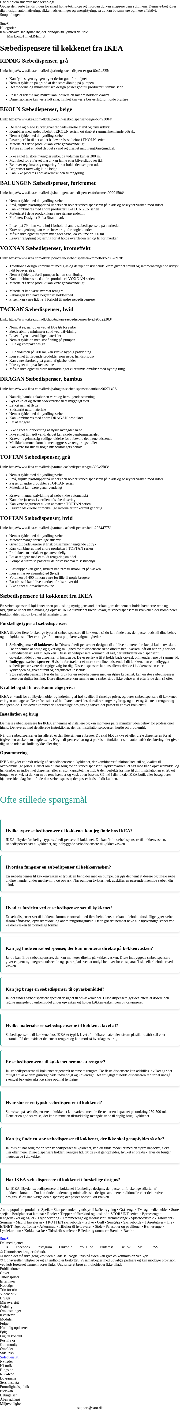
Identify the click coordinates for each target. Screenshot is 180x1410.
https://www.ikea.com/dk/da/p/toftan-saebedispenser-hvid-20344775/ (60, 528)
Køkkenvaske (34, 1231)
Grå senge (126, 1210)
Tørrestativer (154, 1222)
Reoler (52, 1214)
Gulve (89, 1222)
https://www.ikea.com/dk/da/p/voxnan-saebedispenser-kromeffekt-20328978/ (66, 258)
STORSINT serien (125, 1214)
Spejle (45, 1210)
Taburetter (164, 1218)
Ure (169, 1222)
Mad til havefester (29, 1222)
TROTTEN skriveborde (63, 1222)
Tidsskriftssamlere (61, 1231)
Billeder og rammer (92, 1231)
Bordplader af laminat (28, 1214)
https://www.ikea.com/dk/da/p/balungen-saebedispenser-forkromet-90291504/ (66, 193)
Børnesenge (150, 1214)
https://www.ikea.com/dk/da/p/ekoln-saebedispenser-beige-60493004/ (60, 119)
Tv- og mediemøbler (153, 1210)
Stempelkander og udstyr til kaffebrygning (85, 1210)
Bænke (115, 1231)
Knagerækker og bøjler (17, 1218)
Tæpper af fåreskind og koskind (83, 1214)
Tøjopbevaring (48, 1218)
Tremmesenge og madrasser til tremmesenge (95, 1218)
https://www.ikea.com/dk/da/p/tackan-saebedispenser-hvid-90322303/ (60, 319)
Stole (98, 1226)
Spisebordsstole (142, 1218)
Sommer (6, 1222)
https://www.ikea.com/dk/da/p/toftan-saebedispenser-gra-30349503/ (59, 467)
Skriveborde (132, 1222)
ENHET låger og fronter (18, 1226)
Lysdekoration (10, 1231)
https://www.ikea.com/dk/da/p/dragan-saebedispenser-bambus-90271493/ (63, 389)
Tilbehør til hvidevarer (75, 1226)
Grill (100, 1222)
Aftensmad (47, 1226)
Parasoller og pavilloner (123, 1226)
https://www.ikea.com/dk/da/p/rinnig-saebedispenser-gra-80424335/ (59, 71)
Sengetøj (113, 1222)
